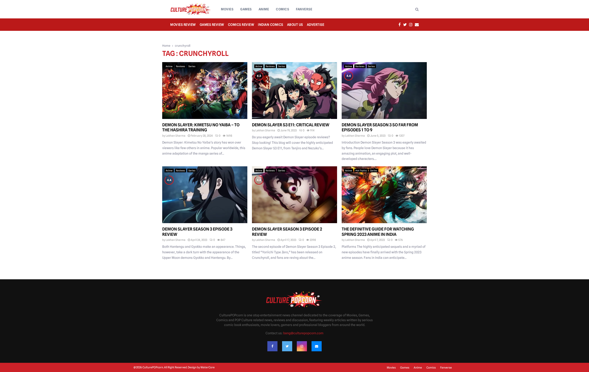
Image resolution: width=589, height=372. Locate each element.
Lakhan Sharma (175, 135)
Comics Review (241, 24)
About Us (295, 24)
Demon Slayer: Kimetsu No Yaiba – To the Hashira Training (201, 127)
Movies (227, 9)
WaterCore (207, 367)
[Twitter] (287, 346)
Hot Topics (361, 170)
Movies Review (183, 24)
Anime (264, 9)
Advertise (315, 24)
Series (191, 66)
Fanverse (304, 9)
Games (246, 9)
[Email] (317, 346)
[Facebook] (272, 346)
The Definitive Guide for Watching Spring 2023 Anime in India (378, 232)
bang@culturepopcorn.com (303, 333)
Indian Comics (270, 24)
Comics (282, 9)
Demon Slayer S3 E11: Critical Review (290, 124)
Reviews (180, 66)
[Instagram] (302, 346)
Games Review (212, 24)
